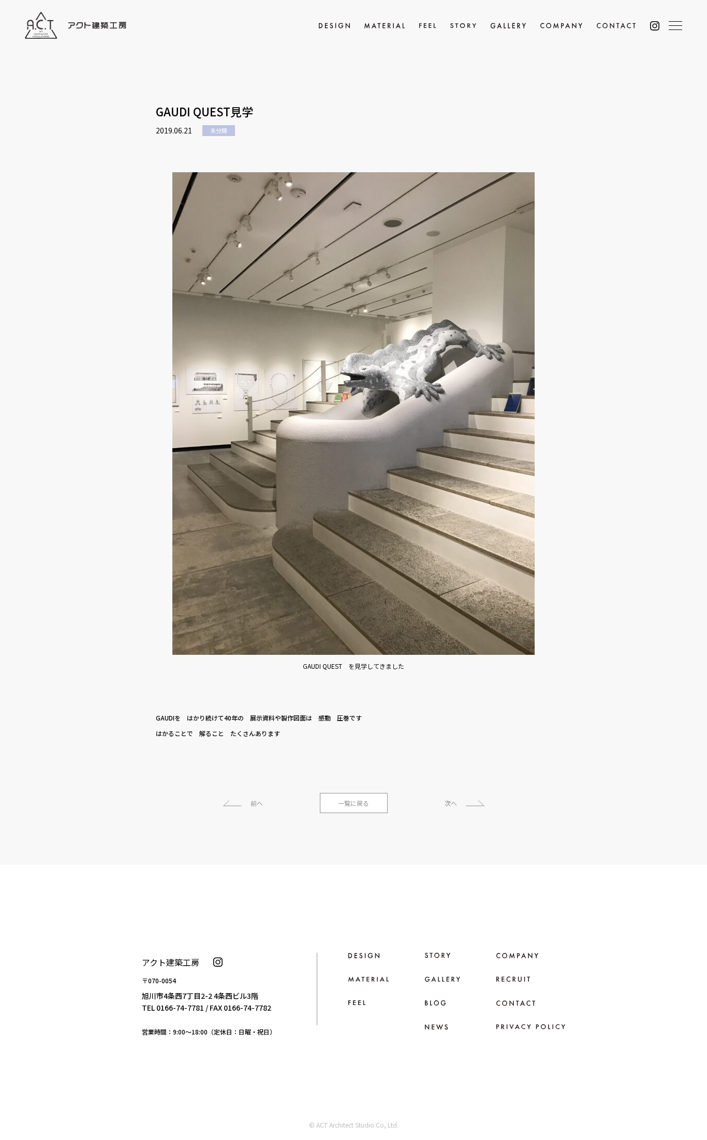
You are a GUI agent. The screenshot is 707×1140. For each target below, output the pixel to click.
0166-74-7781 (180, 1007)
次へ (451, 803)
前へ (257, 803)
